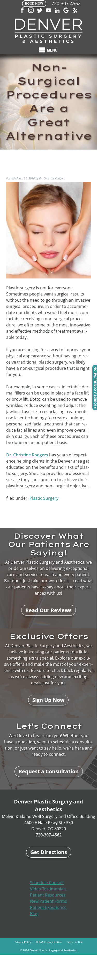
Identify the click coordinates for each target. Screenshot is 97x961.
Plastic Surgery (43, 498)
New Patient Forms (48, 901)
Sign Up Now (48, 699)
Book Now (34, 3)
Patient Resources (47, 895)
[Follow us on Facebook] (22, 11)
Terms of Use (74, 942)
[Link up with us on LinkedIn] (57, 11)
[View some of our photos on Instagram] (31, 11)
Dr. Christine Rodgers (27, 455)
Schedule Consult (47, 882)
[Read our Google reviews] (66, 11)
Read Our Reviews (48, 610)
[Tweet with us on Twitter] (40, 11)
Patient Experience (48, 907)
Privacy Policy (22, 942)
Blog (34, 913)
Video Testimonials (48, 889)
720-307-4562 (65, 3)
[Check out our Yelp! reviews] (75, 11)
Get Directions (48, 852)
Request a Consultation (49, 771)
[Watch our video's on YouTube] (49, 11)
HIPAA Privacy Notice (49, 942)
